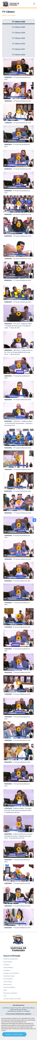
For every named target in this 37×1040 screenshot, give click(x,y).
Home (4, 15)
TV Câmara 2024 (18, 32)
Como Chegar (7, 981)
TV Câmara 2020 (18, 54)
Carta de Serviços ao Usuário (12, 998)
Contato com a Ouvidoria (11, 973)
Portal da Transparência (10, 959)
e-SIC (5, 996)
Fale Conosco (7, 984)
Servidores (6, 970)
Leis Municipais (8, 978)
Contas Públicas (8, 967)
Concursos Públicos (9, 987)
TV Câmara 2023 (18, 38)
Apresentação (7, 961)
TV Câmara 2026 (18, 21)
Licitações (6, 964)
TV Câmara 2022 (18, 43)
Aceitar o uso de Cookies (14, 1034)
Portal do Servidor (9, 976)
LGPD (5, 990)
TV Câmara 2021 (18, 49)
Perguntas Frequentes (10, 993)
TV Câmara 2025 (18, 27)
